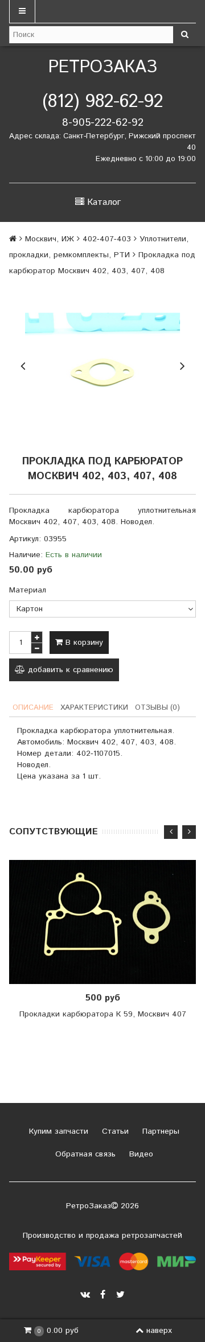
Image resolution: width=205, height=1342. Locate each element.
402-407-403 (107, 239)
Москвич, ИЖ (49, 239)
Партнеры (159, 1131)
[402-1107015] (102, 364)
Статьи (114, 1131)
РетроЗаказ (102, 67)
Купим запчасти (57, 1131)
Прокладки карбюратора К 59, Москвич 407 (102, 1014)
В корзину (83, 642)
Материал (27, 590)
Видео (139, 1154)
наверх (159, 1330)
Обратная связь (84, 1154)
